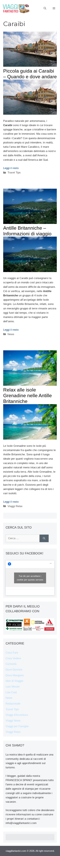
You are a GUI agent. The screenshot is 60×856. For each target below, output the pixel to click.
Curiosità (11, 663)
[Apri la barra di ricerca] (44, 8)
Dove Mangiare (15, 675)
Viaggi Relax (15, 506)
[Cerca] (44, 538)
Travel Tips (14, 172)
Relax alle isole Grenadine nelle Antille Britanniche (27, 395)
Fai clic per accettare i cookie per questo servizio (30, 578)
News (11, 334)
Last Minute (13, 686)
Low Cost (11, 692)
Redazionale (13, 703)
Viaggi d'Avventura (17, 714)
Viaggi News (13, 720)
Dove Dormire (14, 669)
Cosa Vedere (13, 658)
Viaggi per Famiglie (17, 726)
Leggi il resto (11, 168)
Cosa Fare (12, 652)
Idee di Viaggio (14, 680)
